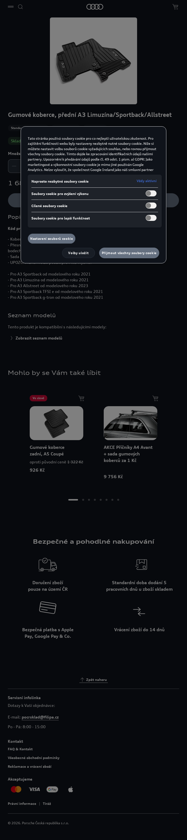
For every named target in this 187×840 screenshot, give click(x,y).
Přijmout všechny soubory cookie (129, 253)
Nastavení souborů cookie (51, 239)
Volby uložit (78, 253)
